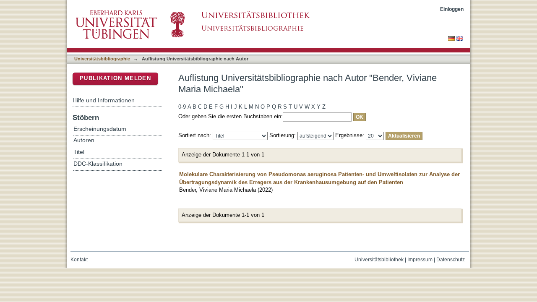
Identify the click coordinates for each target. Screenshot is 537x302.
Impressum (420, 260)
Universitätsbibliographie (102, 58)
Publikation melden (115, 78)
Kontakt (79, 260)
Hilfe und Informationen (104, 100)
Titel (78, 152)
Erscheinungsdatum (99, 129)
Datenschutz (450, 260)
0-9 (182, 107)
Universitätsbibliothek (379, 260)
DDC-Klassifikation (98, 164)
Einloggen (452, 9)
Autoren (83, 140)
